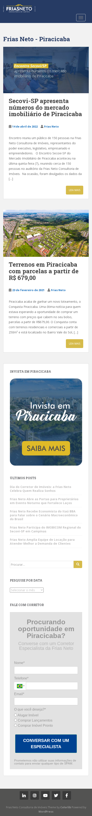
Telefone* (21, 678)
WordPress (46, 811)
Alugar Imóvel (28, 715)
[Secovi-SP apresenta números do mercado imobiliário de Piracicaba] (46, 70)
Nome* (19, 663)
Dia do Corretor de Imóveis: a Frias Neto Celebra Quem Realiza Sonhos (40, 489)
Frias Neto (51, 126)
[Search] (78, 564)
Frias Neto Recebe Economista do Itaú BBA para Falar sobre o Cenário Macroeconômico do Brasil (44, 515)
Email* (19, 694)
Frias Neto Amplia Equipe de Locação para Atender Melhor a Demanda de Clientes (42, 542)
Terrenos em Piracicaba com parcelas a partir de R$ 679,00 (44, 271)
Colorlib (65, 807)
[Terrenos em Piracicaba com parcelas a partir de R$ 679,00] (46, 233)
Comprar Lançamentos (34, 720)
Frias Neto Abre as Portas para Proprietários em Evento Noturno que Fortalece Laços (44, 501)
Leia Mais (74, 190)
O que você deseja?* (30, 709)
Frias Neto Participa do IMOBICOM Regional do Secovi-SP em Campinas (45, 529)
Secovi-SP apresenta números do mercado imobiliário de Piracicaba (45, 107)
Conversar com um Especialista (46, 743)
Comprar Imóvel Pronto (35, 725)
